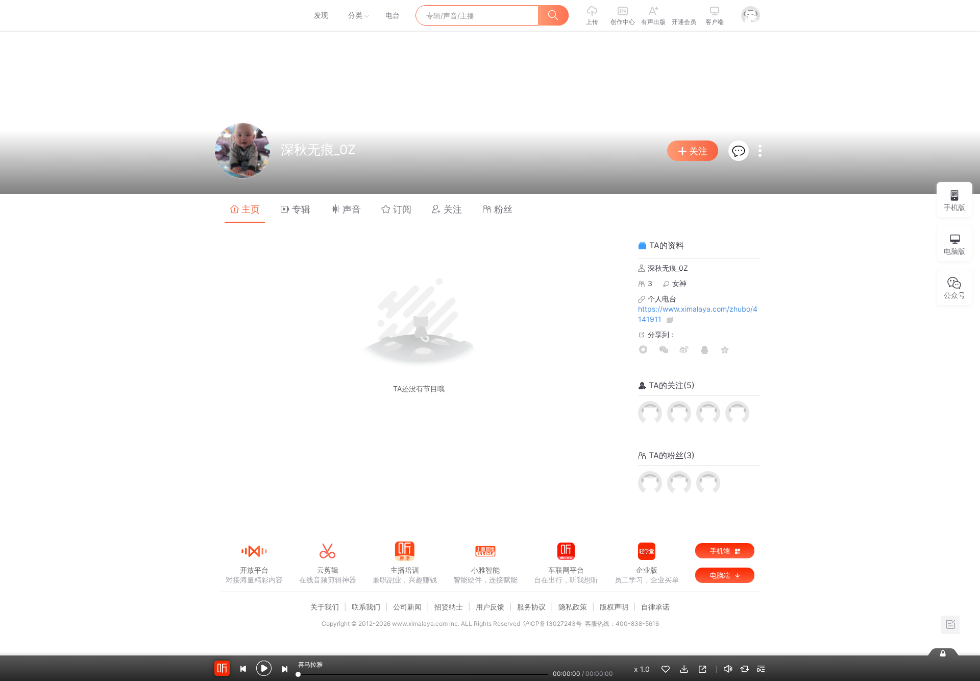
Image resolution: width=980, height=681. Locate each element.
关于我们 (324, 606)
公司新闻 (407, 606)
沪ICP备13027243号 (552, 623)
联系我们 (366, 606)
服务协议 (531, 606)
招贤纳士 (448, 606)
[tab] (245, 209)
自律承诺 (655, 606)
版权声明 (614, 606)
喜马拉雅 (253, 15)
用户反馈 (490, 606)
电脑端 (721, 575)
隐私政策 (572, 606)
